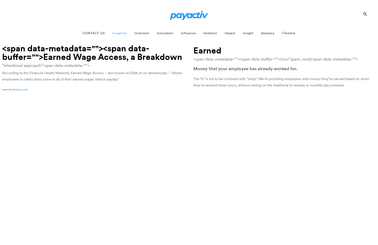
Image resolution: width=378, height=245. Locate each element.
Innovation (165, 33)
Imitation (210, 33)
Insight (248, 33)
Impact (230, 33)
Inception (119, 33)
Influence (188, 33)
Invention (142, 33)
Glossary (267, 33)
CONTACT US (94, 33)
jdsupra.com (20, 89)
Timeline (288, 33)
